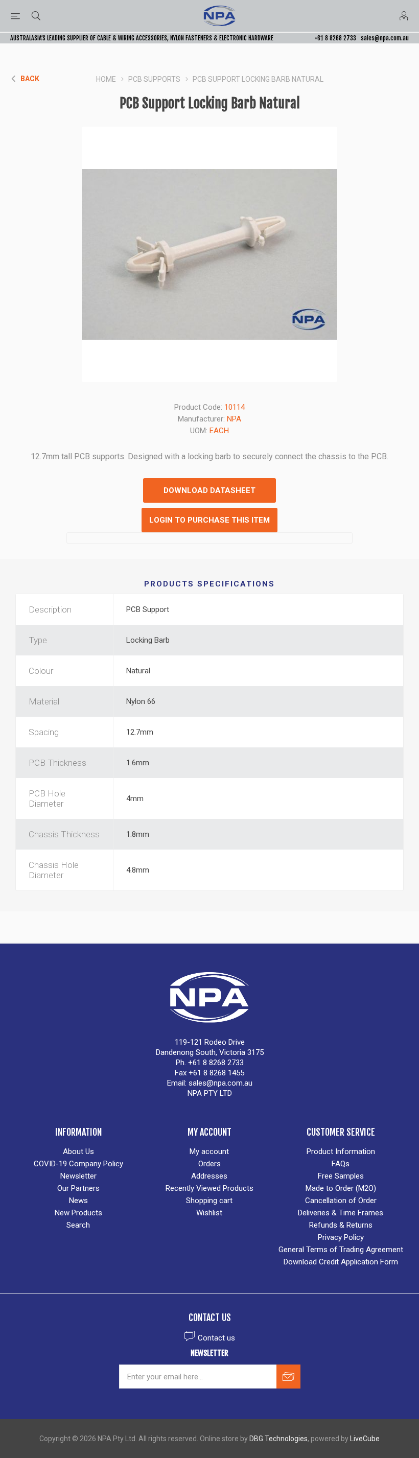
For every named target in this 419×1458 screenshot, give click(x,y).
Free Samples (341, 1176)
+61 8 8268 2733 (335, 38)
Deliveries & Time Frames (340, 1212)
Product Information (341, 1151)
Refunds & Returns (341, 1225)
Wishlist (209, 1212)
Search (78, 1225)
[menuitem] (78, 1151)
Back (29, 79)
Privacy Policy (341, 1237)
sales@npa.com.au (385, 38)
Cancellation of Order (341, 1200)
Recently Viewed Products (209, 1188)
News (78, 1200)
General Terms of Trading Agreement (340, 1249)
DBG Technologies (278, 1439)
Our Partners (78, 1188)
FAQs (341, 1163)
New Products (78, 1212)
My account (209, 1151)
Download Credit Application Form (341, 1261)
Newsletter (78, 1176)
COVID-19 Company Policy (78, 1163)
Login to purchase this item (209, 520)
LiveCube (365, 1439)
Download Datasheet (209, 490)
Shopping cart (209, 1200)
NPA (234, 419)
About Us (78, 1151)
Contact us (216, 1338)
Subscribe (288, 1377)
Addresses (209, 1176)
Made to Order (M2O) (341, 1188)
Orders (209, 1163)
